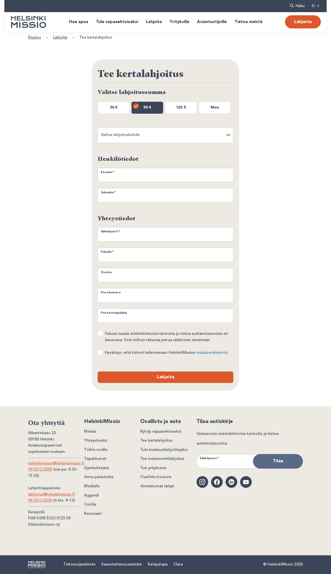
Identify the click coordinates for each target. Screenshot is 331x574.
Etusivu (34, 38)
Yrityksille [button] (179, 22)
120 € (181, 108)
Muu (215, 108)
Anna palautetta (98, 477)
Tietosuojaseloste (79, 564)
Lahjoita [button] (154, 22)
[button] (297, 6)
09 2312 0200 (40, 470)
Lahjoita (303, 22)
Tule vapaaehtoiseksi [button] (117, 22)
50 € (147, 108)
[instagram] (202, 482)
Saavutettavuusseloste (121, 564)
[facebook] (217, 482)
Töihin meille (95, 450)
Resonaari (93, 514)
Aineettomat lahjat (157, 486)
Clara (178, 564)
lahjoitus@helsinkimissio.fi (51, 495)
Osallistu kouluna (155, 477)
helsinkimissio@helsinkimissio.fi (56, 463)
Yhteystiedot (95, 441)
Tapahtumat (95, 459)
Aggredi (91, 496)
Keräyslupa (158, 564)
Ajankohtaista (96, 468)
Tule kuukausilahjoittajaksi (164, 450)
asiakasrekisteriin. (213, 353)
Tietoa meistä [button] (248, 22)
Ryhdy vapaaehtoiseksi (160, 432)
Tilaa (278, 461)
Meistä (90, 432)
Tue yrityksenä (153, 468)
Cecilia (90, 504)
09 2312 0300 (40, 501)
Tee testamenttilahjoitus (162, 459)
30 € (114, 108)
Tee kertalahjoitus (156, 441)
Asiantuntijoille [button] (212, 22)
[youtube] (246, 482)
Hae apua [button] (78, 22)
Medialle (92, 486)
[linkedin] (231, 482)
